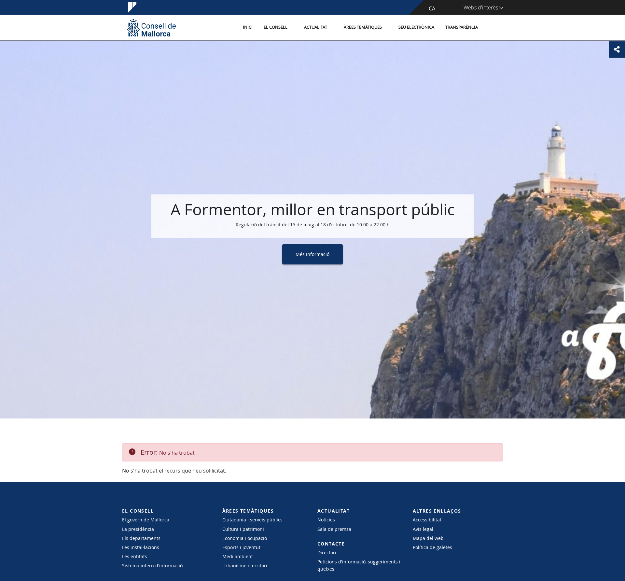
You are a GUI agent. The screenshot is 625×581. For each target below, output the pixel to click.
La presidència (138, 529)
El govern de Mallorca (145, 520)
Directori (326, 552)
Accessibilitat (427, 520)
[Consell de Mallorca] (151, 27)
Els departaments (141, 538)
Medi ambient (237, 556)
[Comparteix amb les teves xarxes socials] (617, 49)
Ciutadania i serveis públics (252, 520)
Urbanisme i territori (244, 565)
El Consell (275, 27)
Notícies (326, 520)
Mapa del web (428, 538)
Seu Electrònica (416, 27)
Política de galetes (432, 547)
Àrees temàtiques (363, 27)
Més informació (312, 254)
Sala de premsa (334, 529)
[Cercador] (490, 28)
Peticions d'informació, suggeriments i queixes (358, 565)
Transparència (461, 27)
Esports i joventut (241, 547)
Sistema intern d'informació (152, 565)
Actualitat (315, 27)
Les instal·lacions (140, 547)
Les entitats (134, 556)
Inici (248, 27)
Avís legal (423, 529)
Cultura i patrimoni (243, 529)
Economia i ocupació (244, 538)
